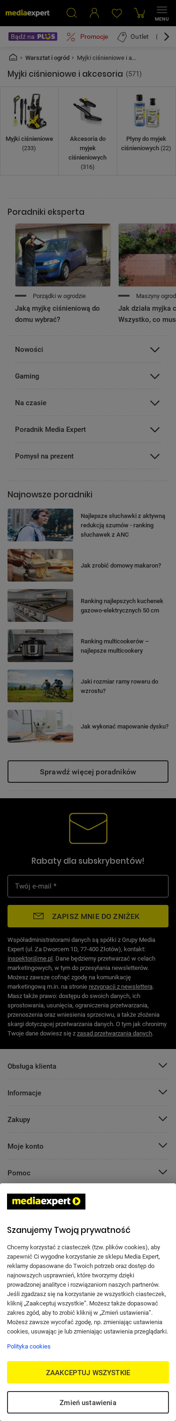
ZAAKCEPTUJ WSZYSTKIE (88, 1372)
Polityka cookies (29, 1346)
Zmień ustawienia (88, 1402)
